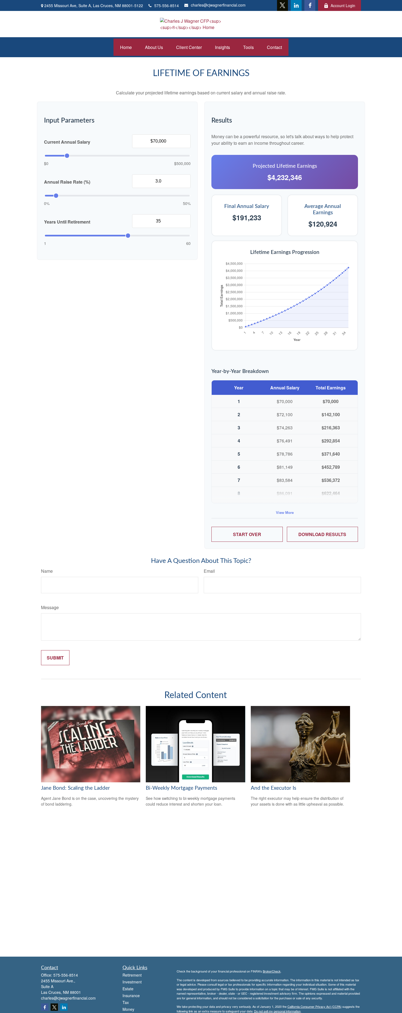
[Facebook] (309, 5)
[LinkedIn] (296, 5)
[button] (125, 47)
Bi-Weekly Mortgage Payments (181, 788)
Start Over (247, 534)
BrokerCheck (272, 971)
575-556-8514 (166, 5)
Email (209, 571)
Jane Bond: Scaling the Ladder (75, 788)
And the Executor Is (273, 788)
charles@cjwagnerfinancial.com (218, 5)
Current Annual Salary (67, 142)
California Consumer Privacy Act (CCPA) (314, 1006)
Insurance (131, 995)
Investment (132, 982)
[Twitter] (282, 5)
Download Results (322, 534)
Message (50, 607)
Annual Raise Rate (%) (67, 182)
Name (47, 571)
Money (128, 1009)
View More (285, 513)
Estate (128, 988)
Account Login (343, 5)
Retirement (132, 975)
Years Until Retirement (67, 222)
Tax (126, 1002)
